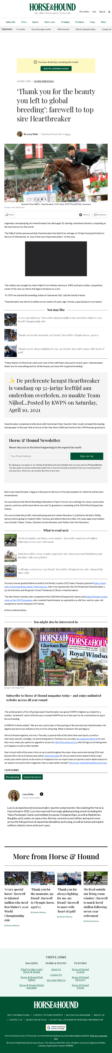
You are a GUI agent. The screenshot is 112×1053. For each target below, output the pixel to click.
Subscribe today (52, 755)
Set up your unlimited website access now (88, 762)
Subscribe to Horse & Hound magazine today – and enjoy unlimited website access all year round (53, 698)
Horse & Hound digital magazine (31, 986)
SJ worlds (20, 29)
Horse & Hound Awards (80, 970)
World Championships (86, 29)
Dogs (92, 22)
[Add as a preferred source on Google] (56, 1027)
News (24, 22)
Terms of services (44, 465)
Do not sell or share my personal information (76, 1019)
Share (11, 214)
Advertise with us (36, 1019)
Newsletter (101, 214)
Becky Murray (13, 925)
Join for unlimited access (56, 68)
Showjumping (12, 776)
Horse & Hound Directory (80, 978)
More (103, 22)
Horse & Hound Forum (80, 986)
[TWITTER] (42, 794)
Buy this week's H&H (19, 1015)
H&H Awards (63, 29)
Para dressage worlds (41, 29)
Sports (35, 22)
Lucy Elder (32, 134)
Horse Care (24, 81)
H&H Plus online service (66, 742)
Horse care (49, 22)
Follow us (86, 214)
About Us (56, 969)
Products (79, 22)
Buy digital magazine (78, 1015)
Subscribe (10, 22)
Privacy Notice (95, 465)
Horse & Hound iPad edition (32, 978)
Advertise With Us (56, 980)
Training (65, 22)
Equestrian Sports (32, 776)
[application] (56, 258)
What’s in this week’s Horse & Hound (32, 970)
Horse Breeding (44, 81)
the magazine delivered (87, 738)
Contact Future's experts (48, 1015)
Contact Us (56, 974)
